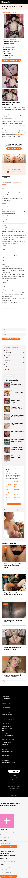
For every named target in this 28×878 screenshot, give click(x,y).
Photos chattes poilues (7, 717)
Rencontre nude (6, 698)
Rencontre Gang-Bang (7, 751)
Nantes (16, 492)
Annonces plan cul (6, 693)
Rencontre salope (6, 742)
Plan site (14, 775)
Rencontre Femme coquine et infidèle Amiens (16, 400)
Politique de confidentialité (14, 793)
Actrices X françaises (7, 735)
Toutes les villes (14, 504)
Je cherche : (7, 355)
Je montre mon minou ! (7, 728)
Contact (14, 779)
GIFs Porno (5, 733)
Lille (15, 486)
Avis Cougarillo (14, 777)
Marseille (16, 489)
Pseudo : (2, 834)
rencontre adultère (19, 134)
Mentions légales (14, 795)
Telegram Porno (6, 703)
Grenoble (8, 486)
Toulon (7, 500)
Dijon (15, 484)
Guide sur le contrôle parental (14, 786)
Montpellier (8, 492)
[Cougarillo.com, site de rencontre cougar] (5, 2)
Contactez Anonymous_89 (11, 60)
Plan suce (4, 700)
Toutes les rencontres (7, 765)
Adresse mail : (3, 829)
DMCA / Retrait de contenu (14, 790)
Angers (16, 481)
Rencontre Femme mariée (8, 762)
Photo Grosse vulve (7, 714)
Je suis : (6, 350)
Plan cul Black (5, 758)
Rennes (8, 497)
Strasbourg (17, 497)
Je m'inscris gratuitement (8, 846)
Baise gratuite (5, 760)
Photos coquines (6, 710)
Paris (7, 481)
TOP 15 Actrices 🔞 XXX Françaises (14, 171)
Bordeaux (8, 484)
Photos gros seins (6, 712)
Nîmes (16, 494)
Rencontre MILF (6, 755)
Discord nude (5, 749)
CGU (14, 782)
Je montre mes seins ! (7, 726)
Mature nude (5, 730)
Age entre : (7, 360)
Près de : (6, 369)
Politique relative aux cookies (14, 788)
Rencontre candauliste (7, 747)
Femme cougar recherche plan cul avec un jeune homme (12, 565)
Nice (7, 494)
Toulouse (16, 500)
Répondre (4, 203)
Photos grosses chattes (8, 719)
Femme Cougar (6, 696)
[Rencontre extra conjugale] (14, 537)
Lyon (7, 489)
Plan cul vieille (5, 744)
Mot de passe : (4, 840)
